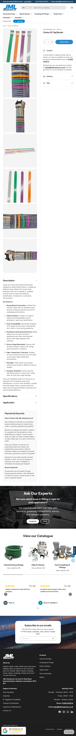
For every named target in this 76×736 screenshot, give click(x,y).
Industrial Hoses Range (13, 565)
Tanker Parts (43, 670)
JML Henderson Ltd (49, 29)
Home (4, 25)
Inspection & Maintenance (12, 707)
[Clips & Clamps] (38, 551)
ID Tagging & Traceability (12, 699)
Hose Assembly (8, 692)
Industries (6, 696)
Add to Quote (64, 42)
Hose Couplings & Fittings (62, 566)
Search (41, 677)
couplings (35, 631)
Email (45, 521)
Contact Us (32, 521)
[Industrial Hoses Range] (13, 551)
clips (41, 631)
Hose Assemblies (45, 673)
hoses (29, 631)
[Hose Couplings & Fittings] (62, 551)
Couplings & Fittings (46, 662)
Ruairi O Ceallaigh (15, 603)
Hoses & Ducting (45, 659)
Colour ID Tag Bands (13, 25)
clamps (46, 631)
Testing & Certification (11, 703)
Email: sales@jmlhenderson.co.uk (62, 1)
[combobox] (43, 8)
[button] (5, 594)
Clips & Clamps (38, 565)
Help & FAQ (7, 21)
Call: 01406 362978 (41, 1)
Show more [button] (44, 596)
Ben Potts (47, 603)
